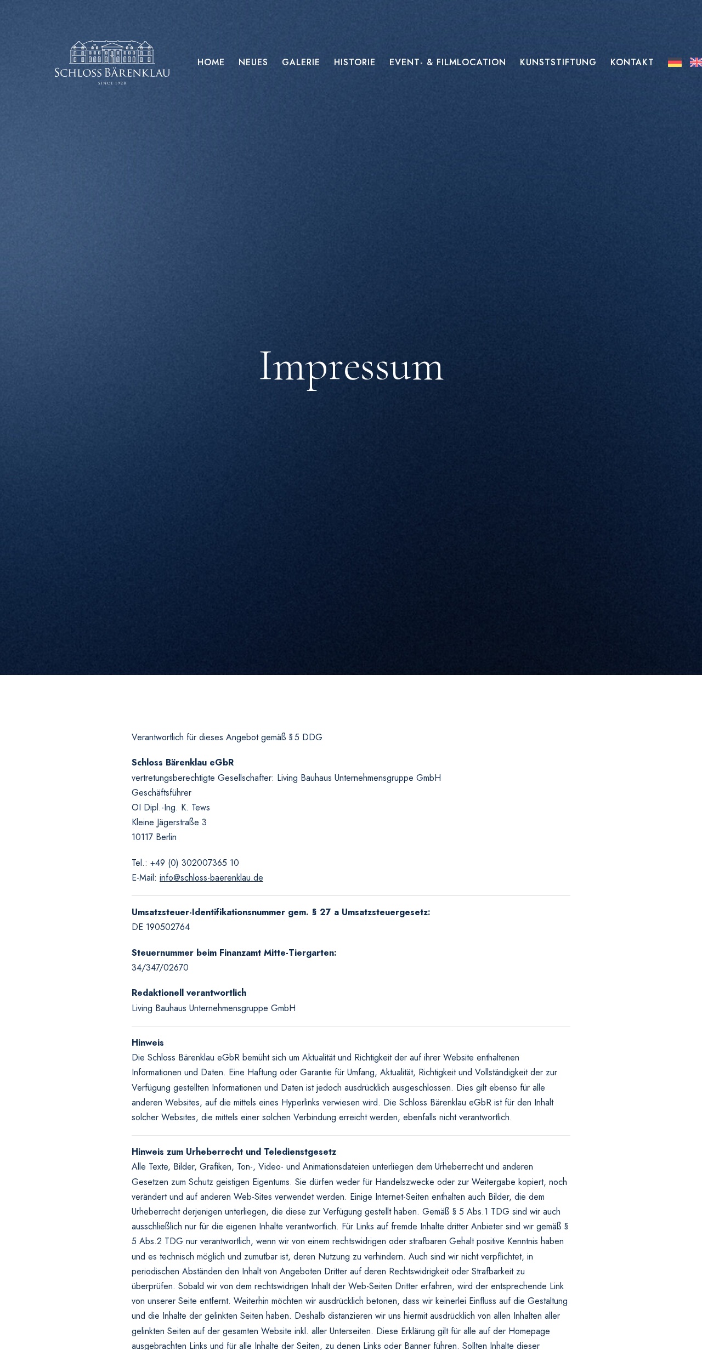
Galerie (301, 62)
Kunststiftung (558, 62)
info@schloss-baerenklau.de (211, 877)
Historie (355, 62)
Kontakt (632, 62)
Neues (253, 62)
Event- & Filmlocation (447, 62)
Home (211, 62)
